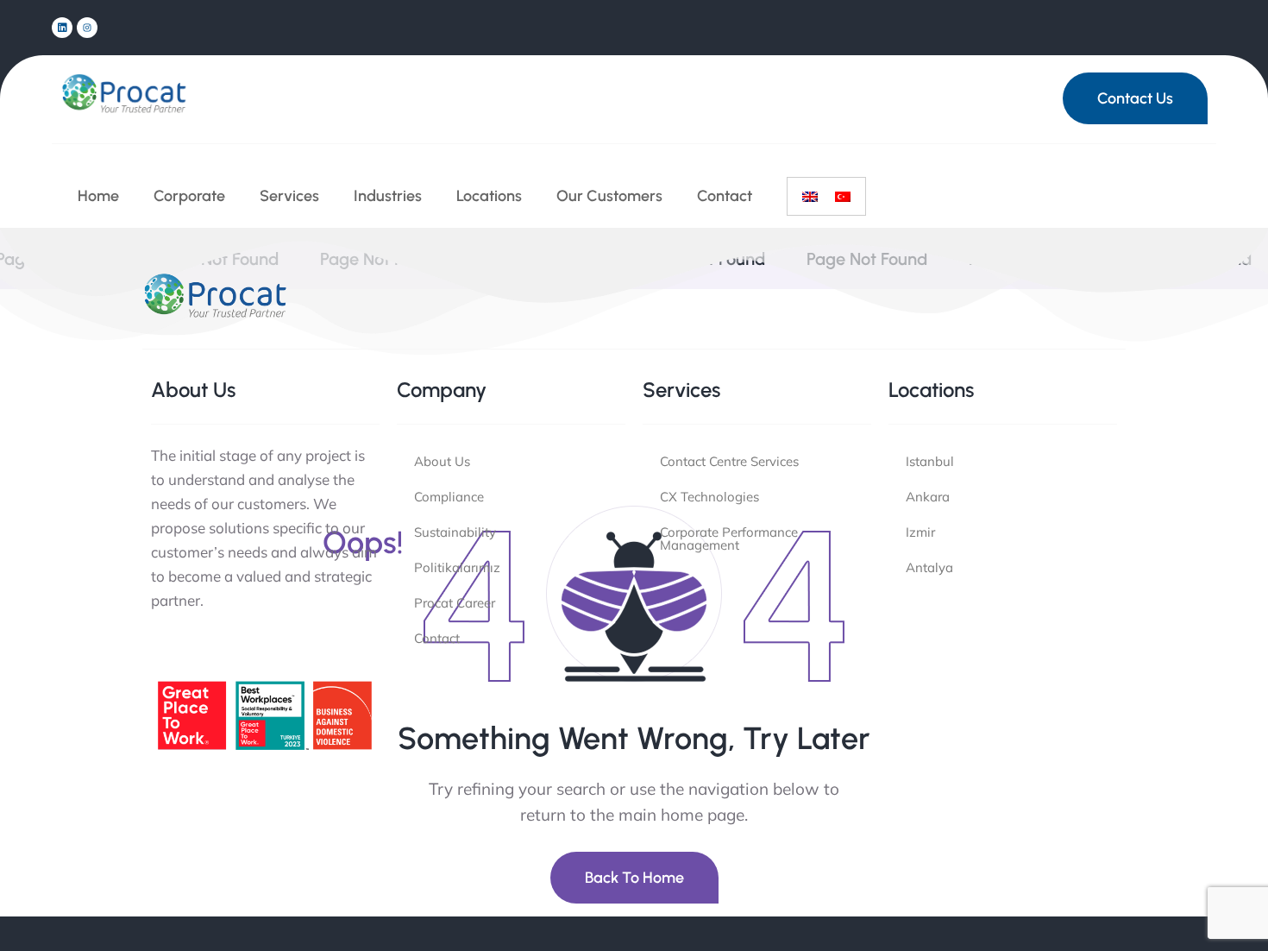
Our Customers (609, 195)
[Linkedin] (62, 27)
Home (98, 195)
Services (289, 195)
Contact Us (1135, 98)
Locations (489, 195)
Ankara (928, 496)
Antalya (929, 567)
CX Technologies (709, 496)
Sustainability (455, 532)
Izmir (920, 532)
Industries (388, 195)
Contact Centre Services (729, 461)
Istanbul (930, 461)
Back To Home (634, 877)
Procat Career (454, 603)
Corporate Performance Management (729, 538)
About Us (442, 461)
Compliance (449, 496)
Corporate (189, 195)
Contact (724, 195)
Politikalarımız (457, 567)
